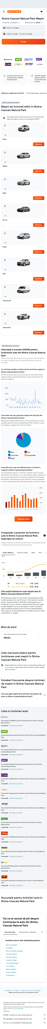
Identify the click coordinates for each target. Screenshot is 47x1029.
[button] (3, 11)
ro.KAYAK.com (8, 990)
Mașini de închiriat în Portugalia (31, 990)
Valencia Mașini (11, 969)
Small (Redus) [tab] (8, 553)
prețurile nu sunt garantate (15, 1008)
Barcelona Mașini (11, 945)
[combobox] (11, 22)
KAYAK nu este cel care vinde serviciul (17, 1015)
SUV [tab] (40, 553)
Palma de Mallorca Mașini (14, 951)
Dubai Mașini (10, 975)
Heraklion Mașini (11, 960)
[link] (23, 519)
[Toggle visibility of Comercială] (13, 455)
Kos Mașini (9, 948)
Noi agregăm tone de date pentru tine (17, 1019)
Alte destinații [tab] (10, 932)
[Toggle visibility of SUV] (27, 452)
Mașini (17, 990)
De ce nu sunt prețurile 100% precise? (17, 1023)
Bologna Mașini (11, 972)
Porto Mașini (10, 966)
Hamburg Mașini (11, 954)
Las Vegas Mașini (11, 957)
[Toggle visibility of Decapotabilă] (30, 455)
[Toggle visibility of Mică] (11, 452)
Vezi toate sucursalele (15, 725)
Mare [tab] (33, 553)
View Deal (39, 144)
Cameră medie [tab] (22, 553)
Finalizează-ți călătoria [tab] (27, 932)
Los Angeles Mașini (12, 963)
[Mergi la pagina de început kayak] (14, 11)
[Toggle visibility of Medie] (11, 458)
